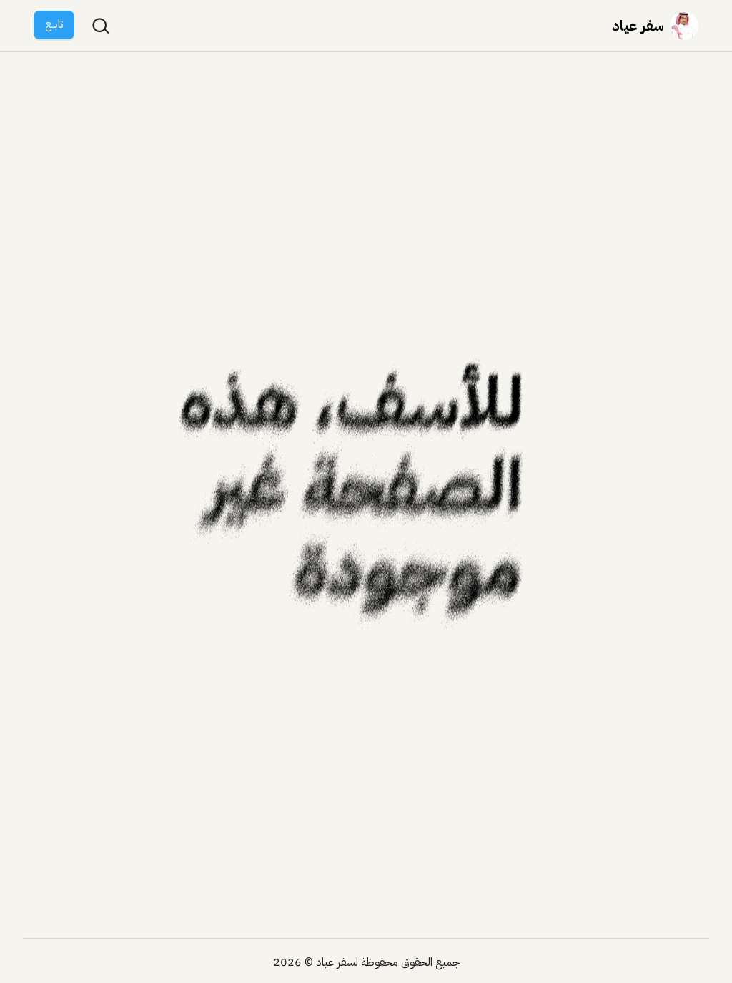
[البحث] (101, 26)
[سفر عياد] (684, 25)
